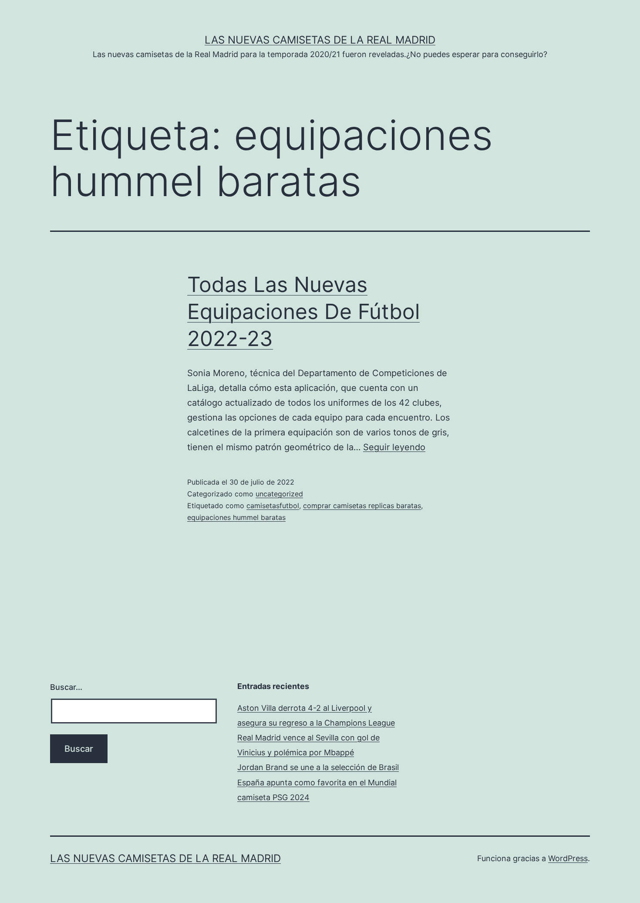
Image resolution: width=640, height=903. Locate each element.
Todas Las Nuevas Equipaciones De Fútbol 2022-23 (303, 312)
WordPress (568, 858)
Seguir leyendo (394, 447)
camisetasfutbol (272, 505)
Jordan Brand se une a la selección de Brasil (318, 767)
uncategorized (279, 493)
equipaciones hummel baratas (236, 517)
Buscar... (66, 687)
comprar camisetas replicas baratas (362, 505)
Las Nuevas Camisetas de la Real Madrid (320, 40)
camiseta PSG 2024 (273, 797)
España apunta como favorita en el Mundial (317, 782)
